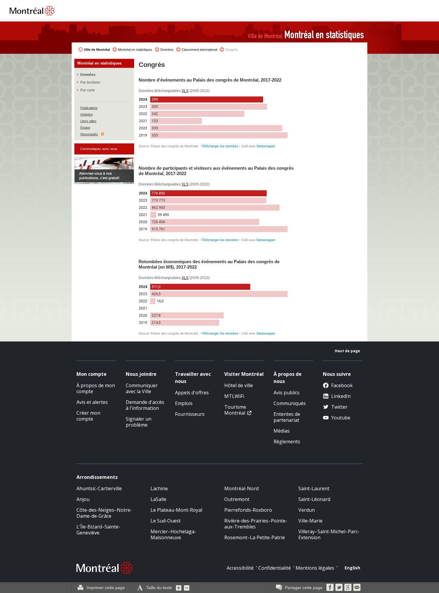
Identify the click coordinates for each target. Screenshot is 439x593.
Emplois (184, 403)
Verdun (306, 510)
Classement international (199, 49)
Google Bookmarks (347, 587)
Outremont (236, 499)
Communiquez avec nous (98, 149)
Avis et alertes (92, 402)
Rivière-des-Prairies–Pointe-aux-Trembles (255, 523)
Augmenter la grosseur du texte (179, 588)
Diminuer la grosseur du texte (187, 588)
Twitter (339, 407)
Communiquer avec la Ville (142, 388)
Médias (282, 430)
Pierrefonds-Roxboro (248, 510)
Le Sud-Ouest (166, 520)
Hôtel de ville (238, 385)
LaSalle (158, 499)
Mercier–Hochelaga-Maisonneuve (173, 534)
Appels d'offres (192, 392)
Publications (89, 108)
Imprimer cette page (106, 587)
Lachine (159, 488)
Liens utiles (88, 121)
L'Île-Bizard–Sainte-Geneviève (98, 529)
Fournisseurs (190, 414)
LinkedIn (341, 396)
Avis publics (287, 392)
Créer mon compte (88, 416)
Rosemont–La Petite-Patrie (254, 537)
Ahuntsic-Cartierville (99, 488)
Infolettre (86, 114)
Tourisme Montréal (235, 410)
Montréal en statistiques (135, 49)
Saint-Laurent (313, 488)
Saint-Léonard (314, 499)
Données (167, 49)
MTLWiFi (234, 396)
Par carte (87, 90)
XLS (185, 91)
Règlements (287, 441)
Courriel (356, 587)
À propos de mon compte (95, 388)
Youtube (340, 418)
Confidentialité (274, 568)
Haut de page (347, 350)
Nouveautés (89, 134)
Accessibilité (240, 568)
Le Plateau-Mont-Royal (176, 510)
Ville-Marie (310, 520)
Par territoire (90, 82)
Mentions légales (315, 568)
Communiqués (290, 403)
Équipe (85, 127)
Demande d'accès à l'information (145, 405)
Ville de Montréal (97, 49)
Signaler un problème (138, 422)
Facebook (342, 385)
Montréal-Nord (241, 488)
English (352, 568)
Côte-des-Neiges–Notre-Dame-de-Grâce (104, 513)
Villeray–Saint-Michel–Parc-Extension (329, 534)
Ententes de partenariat (287, 417)
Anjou (83, 499)
